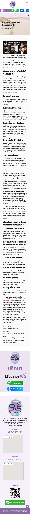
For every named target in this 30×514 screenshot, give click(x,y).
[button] (28, 15)
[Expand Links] (27, 506)
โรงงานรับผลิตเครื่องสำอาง (16, 419)
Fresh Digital (23, 512)
